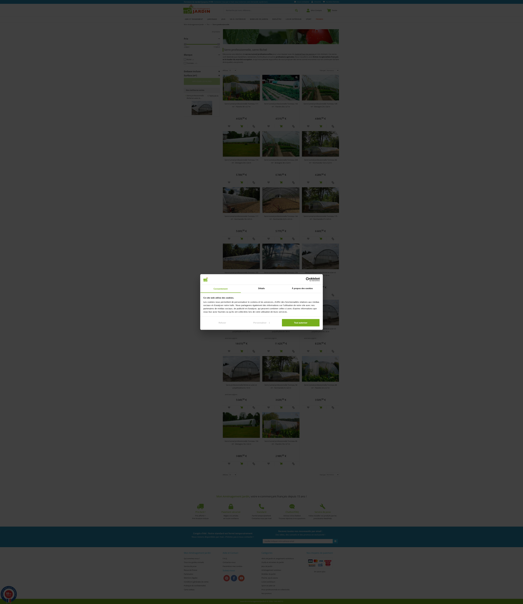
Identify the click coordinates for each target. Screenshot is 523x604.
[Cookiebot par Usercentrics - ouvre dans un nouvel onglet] (308, 279)
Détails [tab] (261, 288)
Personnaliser (260, 322)
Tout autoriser (300, 322)
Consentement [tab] (221, 289)
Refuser (222, 322)
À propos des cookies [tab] (302, 288)
